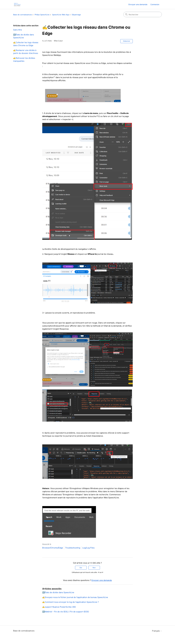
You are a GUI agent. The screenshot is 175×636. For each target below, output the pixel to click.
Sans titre (17, 30)
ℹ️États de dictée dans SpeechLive (23, 36)
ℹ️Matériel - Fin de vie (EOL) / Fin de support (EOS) (65, 611)
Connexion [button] (154, 4)
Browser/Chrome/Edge (52, 548)
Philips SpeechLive (42, 15)
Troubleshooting (72, 548)
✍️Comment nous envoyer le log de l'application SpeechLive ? (70, 602)
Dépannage (76, 15)
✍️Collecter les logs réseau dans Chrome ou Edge (25, 44)
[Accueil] (17, 4)
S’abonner (126, 41)
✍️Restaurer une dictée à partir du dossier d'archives (25, 51)
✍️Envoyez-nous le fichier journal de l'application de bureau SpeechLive (75, 597)
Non (94, 568)
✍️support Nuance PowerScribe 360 (59, 607)
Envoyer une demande (137, 4)
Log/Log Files (88, 548)
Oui (81, 568)
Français (156, 631)
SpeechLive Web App (60, 15)
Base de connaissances (22, 15)
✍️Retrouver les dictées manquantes (24, 59)
